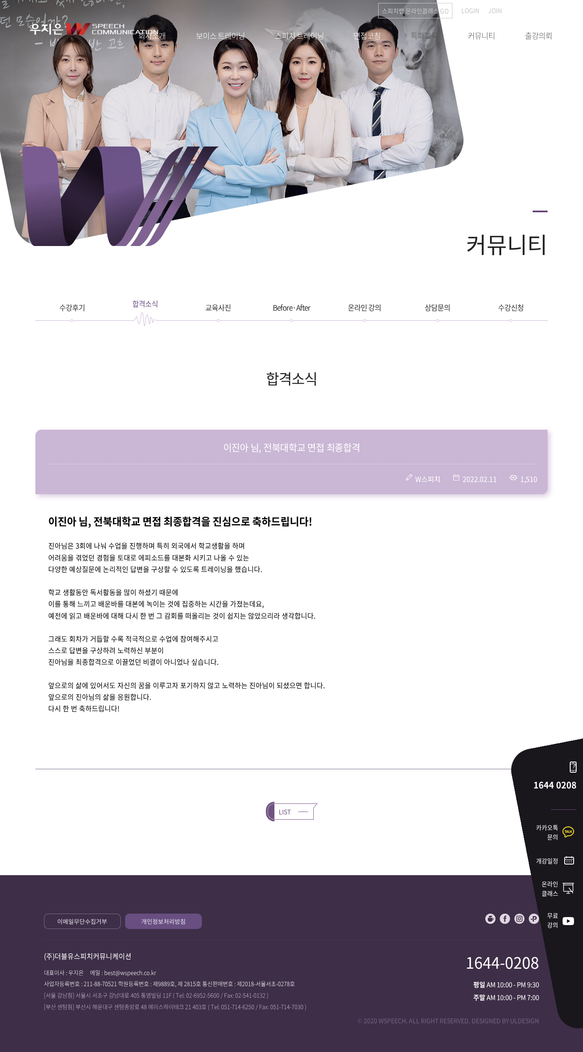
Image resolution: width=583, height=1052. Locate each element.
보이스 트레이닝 (220, 35)
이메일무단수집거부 (82, 921)
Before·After (291, 307)
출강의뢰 (538, 35)
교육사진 (218, 307)
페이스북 (505, 919)
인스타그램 (519, 919)
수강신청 (511, 307)
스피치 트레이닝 (299, 35)
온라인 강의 (364, 307)
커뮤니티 (481, 35)
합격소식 (145, 303)
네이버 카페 (490, 919)
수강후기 (72, 307)
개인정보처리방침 (163, 921)
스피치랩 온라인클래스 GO (415, 10)
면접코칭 (367, 35)
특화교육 (424, 35)
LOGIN (470, 10)
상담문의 (437, 307)
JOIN (495, 10)
